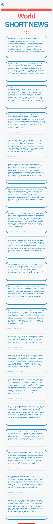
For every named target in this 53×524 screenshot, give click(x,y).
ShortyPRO (38, 468)
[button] (48, 4)
